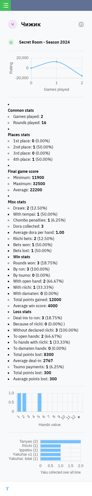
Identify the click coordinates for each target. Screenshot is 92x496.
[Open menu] (5, 5)
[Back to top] (7, 488)
